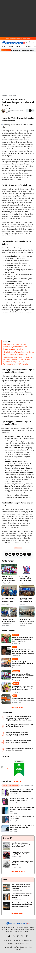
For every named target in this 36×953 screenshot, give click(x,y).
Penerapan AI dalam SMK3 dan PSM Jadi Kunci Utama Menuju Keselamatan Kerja (25, 600)
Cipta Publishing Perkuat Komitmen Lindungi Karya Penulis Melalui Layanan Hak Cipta (27, 578)
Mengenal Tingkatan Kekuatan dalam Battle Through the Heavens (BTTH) (19, 725)
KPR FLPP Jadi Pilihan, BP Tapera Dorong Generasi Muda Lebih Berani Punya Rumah (22, 639)
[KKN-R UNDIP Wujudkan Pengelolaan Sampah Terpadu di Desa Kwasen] (6, 662)
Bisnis (14, 695)
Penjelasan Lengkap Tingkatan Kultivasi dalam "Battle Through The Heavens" (18, 741)
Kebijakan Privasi (27, 940)
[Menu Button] (33, 42)
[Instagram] (9, 936)
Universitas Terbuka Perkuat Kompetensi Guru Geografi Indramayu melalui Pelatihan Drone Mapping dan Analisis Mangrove (8, 621)
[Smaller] (27, 110)
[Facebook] (9, 554)
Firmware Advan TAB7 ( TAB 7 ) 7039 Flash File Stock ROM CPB (21, 799)
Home (3, 46)
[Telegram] (17, 554)
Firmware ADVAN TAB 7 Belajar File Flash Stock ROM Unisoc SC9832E (21, 790)
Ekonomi (15, 634)
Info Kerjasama (19, 943)
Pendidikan (27, 46)
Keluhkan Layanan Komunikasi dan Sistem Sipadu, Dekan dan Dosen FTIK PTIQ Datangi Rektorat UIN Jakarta (27, 621)
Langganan (17, 940)
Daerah (18, 46)
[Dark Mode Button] (26, 42)
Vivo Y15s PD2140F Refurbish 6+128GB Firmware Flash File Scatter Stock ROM (22, 809)
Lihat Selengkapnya (17, 707)
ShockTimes (12, 947)
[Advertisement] (18, 18)
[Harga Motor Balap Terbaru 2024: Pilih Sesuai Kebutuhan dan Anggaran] (6, 864)
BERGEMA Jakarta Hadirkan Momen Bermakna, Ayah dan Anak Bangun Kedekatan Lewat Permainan (15, 346)
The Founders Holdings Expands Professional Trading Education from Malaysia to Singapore (22, 904)
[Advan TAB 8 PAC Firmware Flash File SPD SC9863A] (5, 819)
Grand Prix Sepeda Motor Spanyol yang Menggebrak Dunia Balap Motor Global (22, 844)
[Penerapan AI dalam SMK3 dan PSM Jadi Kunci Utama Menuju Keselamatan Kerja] (27, 590)
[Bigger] (33, 110)
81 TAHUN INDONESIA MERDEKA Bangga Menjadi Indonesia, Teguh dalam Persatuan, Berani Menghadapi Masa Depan (23, 688)
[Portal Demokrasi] (13, 42)
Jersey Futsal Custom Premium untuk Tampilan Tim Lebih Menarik (22, 895)
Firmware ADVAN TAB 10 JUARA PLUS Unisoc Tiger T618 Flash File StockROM (22, 827)
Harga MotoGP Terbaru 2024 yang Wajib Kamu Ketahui (21, 853)
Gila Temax (22, 947)
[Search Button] (30, 42)
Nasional (10, 46)
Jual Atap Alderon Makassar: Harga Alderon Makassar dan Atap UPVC (23, 699)
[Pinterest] (21, 554)
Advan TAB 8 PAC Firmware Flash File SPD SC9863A (22, 817)
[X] (13, 554)
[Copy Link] (6, 554)
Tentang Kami (8, 940)
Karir (27, 943)
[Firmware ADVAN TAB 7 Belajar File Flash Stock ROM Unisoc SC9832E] (5, 792)
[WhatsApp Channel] (27, 936)
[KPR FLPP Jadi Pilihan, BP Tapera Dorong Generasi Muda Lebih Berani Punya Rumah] (6, 638)
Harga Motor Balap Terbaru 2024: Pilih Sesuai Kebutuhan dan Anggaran (22, 862)
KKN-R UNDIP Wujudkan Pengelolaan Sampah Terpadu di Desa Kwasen (22, 663)
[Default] (30, 110)
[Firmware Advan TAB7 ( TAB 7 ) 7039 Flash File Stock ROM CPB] (5, 801)
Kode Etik (10, 943)
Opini (14, 647)
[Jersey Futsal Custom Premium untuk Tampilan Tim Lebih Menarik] (6, 896)
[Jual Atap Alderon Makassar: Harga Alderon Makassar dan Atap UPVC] (6, 699)
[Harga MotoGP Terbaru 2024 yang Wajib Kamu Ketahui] (6, 855)
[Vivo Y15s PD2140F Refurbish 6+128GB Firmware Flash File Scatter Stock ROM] (5, 810)
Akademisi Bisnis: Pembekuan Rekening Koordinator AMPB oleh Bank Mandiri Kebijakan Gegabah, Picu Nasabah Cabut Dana (23, 651)
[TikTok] (18, 936)
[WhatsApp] (24, 554)
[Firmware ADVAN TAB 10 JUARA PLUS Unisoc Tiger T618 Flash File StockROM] (5, 828)
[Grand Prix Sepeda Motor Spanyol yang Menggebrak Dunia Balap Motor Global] (6, 846)
